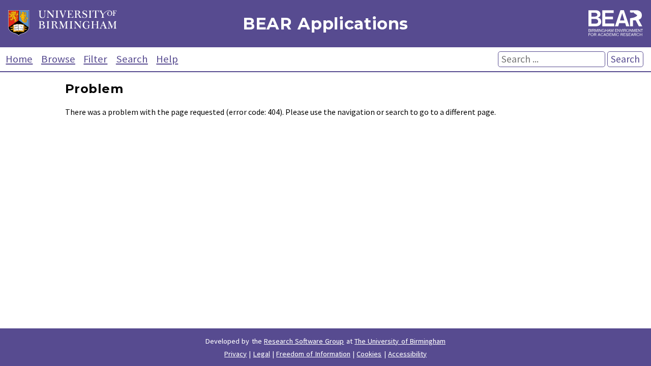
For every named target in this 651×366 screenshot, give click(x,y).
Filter (95, 59)
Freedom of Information (313, 353)
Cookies (369, 353)
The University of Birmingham (400, 341)
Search (132, 59)
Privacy (235, 353)
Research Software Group (304, 341)
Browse (58, 59)
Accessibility (407, 353)
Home (19, 59)
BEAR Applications (325, 24)
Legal (261, 353)
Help (167, 59)
